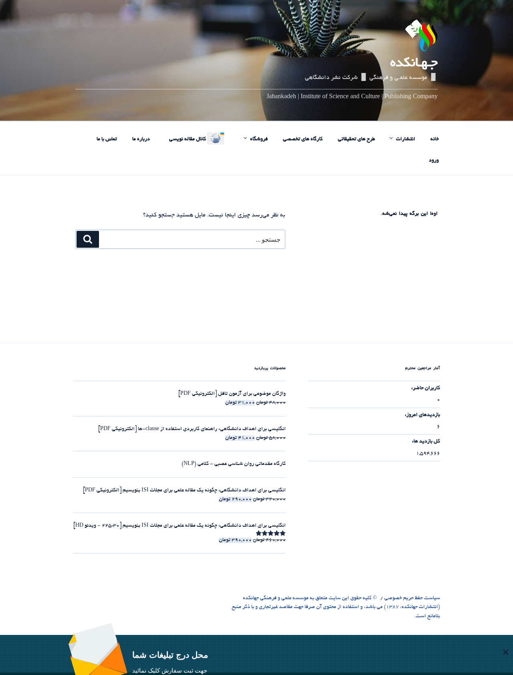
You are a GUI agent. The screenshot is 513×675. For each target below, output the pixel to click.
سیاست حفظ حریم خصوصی (412, 598)
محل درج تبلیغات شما (170, 654)
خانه (434, 139)
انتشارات (405, 139)
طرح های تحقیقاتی (356, 139)
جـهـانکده (414, 64)
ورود (434, 161)
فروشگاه (259, 139)
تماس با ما (107, 139)
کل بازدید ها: (426, 442)
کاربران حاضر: (425, 388)
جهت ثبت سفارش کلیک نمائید (169, 670)
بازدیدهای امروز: (422, 415)
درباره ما (141, 139)
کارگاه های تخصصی (303, 139)
